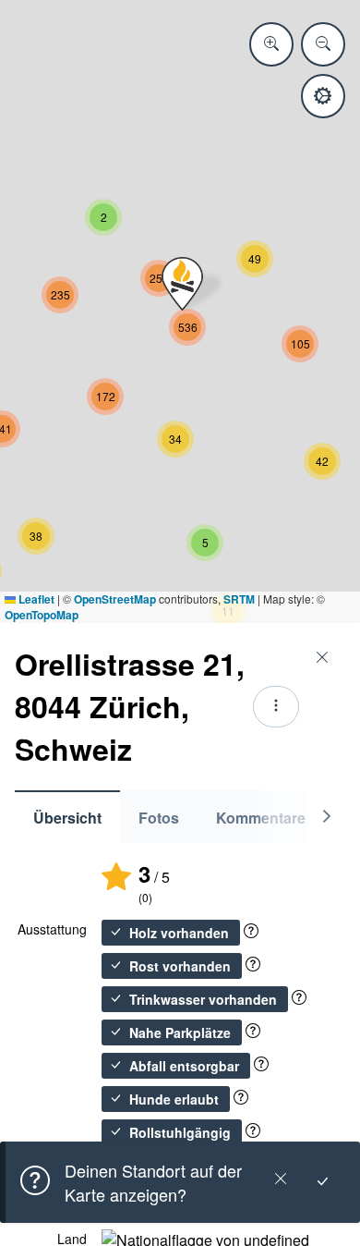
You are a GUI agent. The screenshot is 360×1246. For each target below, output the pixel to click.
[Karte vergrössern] (271, 44)
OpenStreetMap (115, 599)
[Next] (326, 816)
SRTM (239, 599)
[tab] (67, 816)
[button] (182, 284)
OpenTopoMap (41, 614)
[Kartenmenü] (323, 96)
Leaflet (35, 599)
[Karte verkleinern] (323, 44)
